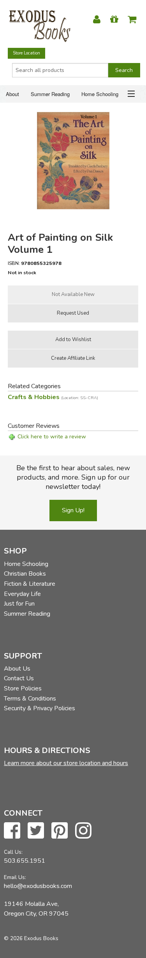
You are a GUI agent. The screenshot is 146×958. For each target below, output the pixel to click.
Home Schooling (99, 94)
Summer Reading (50, 94)
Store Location (26, 53)
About (12, 94)
